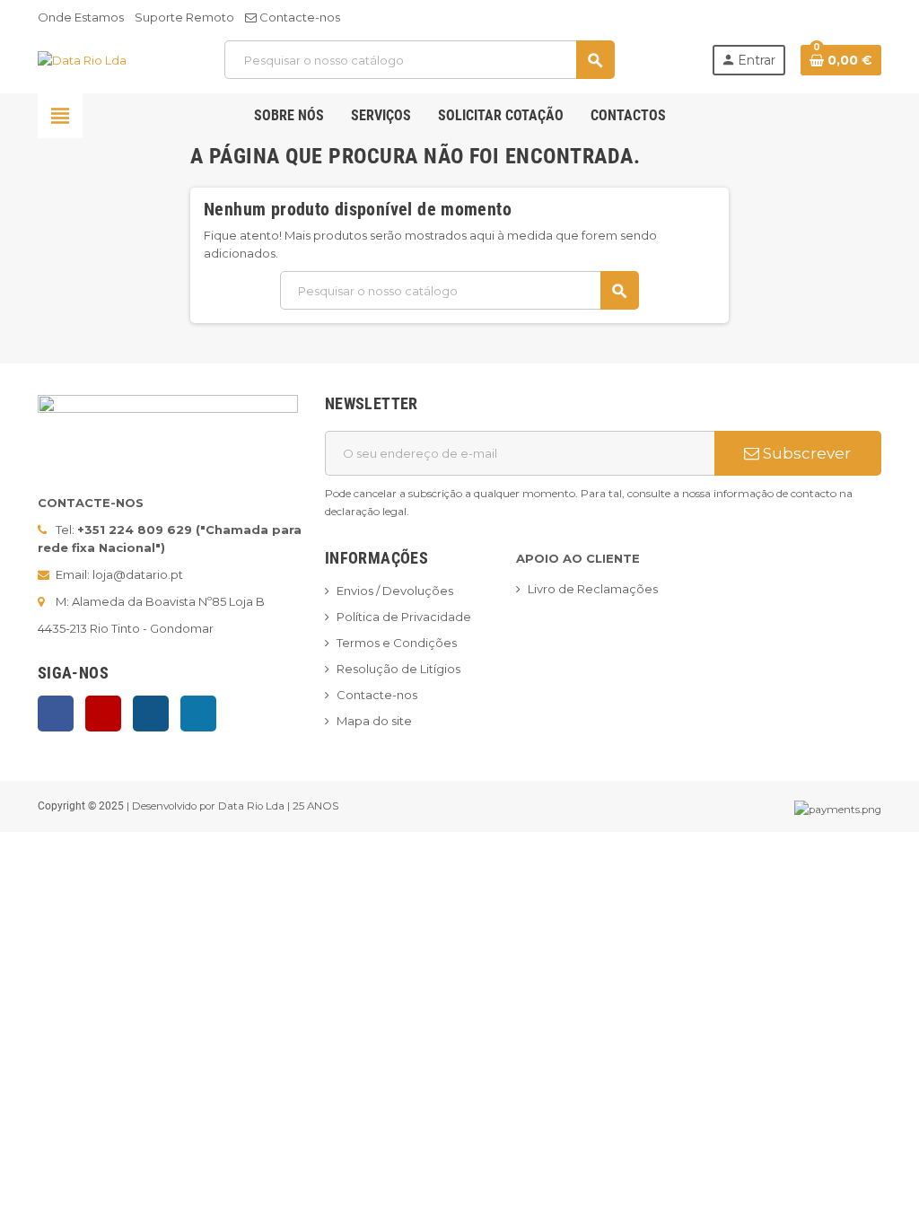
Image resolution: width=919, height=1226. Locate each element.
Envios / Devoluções (395, 590)
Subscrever (805, 453)
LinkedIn (198, 713)
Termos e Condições (397, 642)
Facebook (56, 713)
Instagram (151, 713)
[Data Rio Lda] (82, 59)
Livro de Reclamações (593, 589)
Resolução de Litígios (398, 668)
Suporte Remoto (184, 17)
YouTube (103, 713)
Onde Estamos (81, 17)
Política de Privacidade (404, 616)
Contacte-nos (298, 17)
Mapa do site (374, 721)
